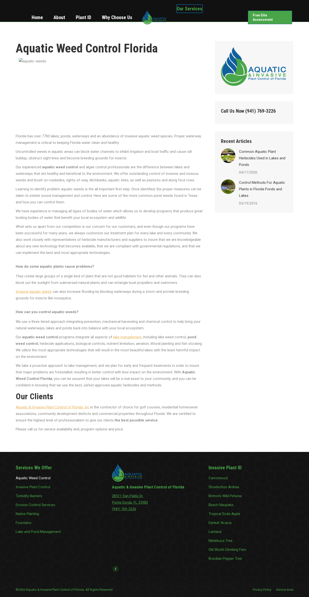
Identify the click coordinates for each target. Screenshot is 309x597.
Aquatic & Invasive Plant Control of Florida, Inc (52, 407)
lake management (127, 337)
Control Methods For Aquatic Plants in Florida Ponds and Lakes (262, 189)
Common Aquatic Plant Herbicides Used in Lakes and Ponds (262, 158)
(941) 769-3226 (124, 509)
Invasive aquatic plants (34, 291)
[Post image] (228, 155)
